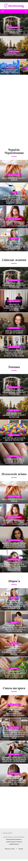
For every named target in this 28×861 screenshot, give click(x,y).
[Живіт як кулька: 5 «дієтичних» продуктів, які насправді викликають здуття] (14, 645)
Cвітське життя (14, 27)
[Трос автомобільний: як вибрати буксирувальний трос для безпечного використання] (14, 194)
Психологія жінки (14, 175)
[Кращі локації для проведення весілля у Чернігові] (14, 25)
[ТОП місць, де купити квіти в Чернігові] (14, 431)
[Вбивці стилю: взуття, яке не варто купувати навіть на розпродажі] (14, 752)
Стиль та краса (14, 51)
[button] (2, 11)
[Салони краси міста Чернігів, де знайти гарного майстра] (14, 454)
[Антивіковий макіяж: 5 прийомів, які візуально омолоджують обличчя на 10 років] (14, 706)
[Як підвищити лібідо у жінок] (14, 171)
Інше (14, 192)
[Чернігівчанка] (14, 6)
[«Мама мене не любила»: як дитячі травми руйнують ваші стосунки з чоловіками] (14, 561)
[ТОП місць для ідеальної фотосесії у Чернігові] (14, 47)
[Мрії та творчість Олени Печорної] (14, 324)
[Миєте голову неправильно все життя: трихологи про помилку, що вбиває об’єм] (14, 775)
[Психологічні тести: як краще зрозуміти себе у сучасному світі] (14, 217)
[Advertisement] (14, 92)
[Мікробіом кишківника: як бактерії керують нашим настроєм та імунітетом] (14, 240)
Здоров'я (14, 238)
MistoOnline (21, 837)
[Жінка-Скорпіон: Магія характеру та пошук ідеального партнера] (14, 538)
